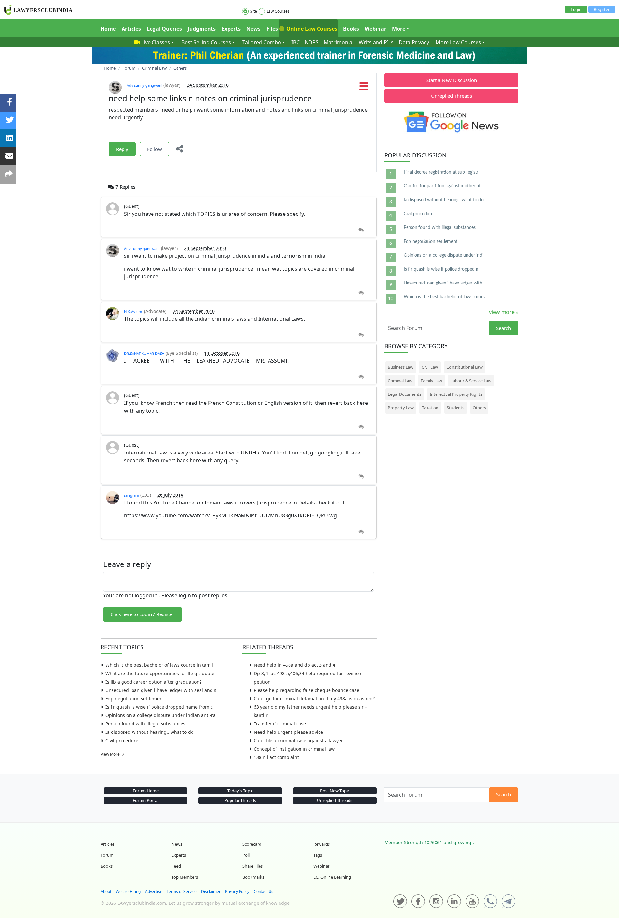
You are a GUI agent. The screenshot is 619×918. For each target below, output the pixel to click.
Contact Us (263, 891)
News (253, 28)
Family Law (431, 381)
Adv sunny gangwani (144, 85)
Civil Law (430, 367)
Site (253, 11)
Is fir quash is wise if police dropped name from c (159, 707)
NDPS (312, 42)
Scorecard (251, 844)
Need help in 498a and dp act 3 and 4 (294, 665)
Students (455, 408)
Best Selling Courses (206, 42)
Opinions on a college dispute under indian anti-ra (160, 715)
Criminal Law (400, 381)
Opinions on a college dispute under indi (443, 255)
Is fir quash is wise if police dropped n (441, 269)
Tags (317, 855)
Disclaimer (211, 891)
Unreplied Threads (451, 96)
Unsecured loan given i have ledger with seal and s (160, 690)
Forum (107, 855)
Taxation (430, 408)
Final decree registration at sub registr (441, 172)
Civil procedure (121, 740)
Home (108, 28)
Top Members (185, 877)
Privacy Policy (237, 891)
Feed (176, 866)
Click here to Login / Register (142, 614)
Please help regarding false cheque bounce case (306, 690)
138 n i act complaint (276, 757)
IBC (295, 42)
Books (351, 28)
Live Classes (155, 42)
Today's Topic (240, 790)
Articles (131, 28)
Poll (246, 855)
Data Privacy (414, 42)
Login (576, 9)
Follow (154, 149)
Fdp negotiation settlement (134, 698)
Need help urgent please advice (288, 732)
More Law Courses (458, 42)
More (398, 28)
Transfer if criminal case (280, 724)
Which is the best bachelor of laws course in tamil (159, 665)
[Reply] (361, 230)
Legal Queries (164, 28)
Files (272, 28)
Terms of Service (182, 891)
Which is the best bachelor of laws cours (444, 297)
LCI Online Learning (332, 877)
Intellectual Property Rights (456, 394)
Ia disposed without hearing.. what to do (149, 732)
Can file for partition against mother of (442, 186)
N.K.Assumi (133, 311)
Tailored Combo (261, 42)
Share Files (252, 866)
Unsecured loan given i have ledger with (443, 283)
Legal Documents (404, 394)
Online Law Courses (311, 28)
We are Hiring (128, 891)
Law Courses (278, 11)
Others (479, 408)
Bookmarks (253, 877)
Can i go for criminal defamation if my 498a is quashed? (314, 698)
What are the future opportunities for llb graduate (159, 673)
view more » (503, 311)
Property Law (401, 408)
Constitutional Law (465, 367)
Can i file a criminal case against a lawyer (298, 740)
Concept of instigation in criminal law (294, 749)
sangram (131, 495)
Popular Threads (240, 800)
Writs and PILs (376, 42)
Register (602, 9)
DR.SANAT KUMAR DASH (144, 353)
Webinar (375, 28)
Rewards (321, 844)
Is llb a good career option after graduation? (153, 682)
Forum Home (146, 790)
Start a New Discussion (451, 80)
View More (111, 754)
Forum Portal (145, 800)
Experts (231, 28)
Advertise (153, 891)
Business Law (400, 367)
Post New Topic (334, 790)
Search (503, 328)
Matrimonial (339, 42)
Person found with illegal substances (145, 724)
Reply (122, 149)
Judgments (202, 28)
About (106, 891)
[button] (363, 88)
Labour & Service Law (470, 381)
